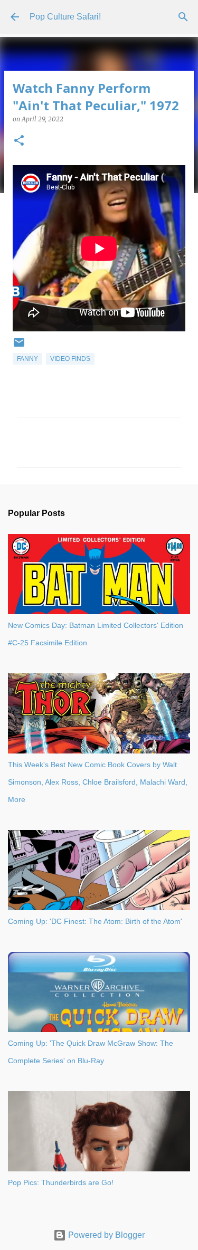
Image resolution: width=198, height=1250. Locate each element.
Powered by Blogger (105, 1234)
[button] (19, 141)
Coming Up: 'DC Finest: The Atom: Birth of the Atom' (95, 921)
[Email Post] (19, 346)
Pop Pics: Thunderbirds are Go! (61, 1182)
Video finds (70, 358)
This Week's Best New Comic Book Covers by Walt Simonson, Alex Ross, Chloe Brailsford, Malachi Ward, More (97, 782)
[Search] (183, 17)
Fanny (27, 358)
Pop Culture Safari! (65, 16)
